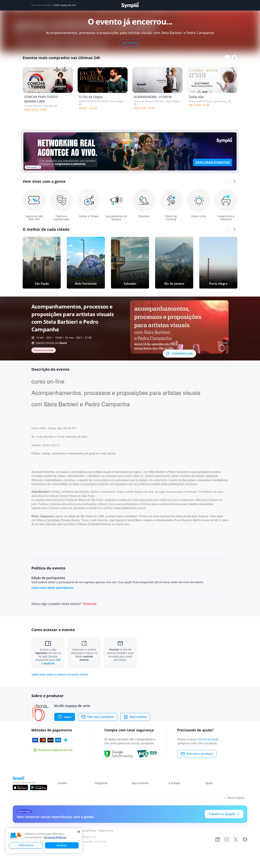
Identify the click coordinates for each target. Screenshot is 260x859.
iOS (58, 660)
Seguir (68, 717)
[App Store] (20, 787)
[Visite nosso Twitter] (236, 839)
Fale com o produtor (100, 717)
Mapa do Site (106, 830)
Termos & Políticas (54, 837)
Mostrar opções (236, 797)
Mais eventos (138, 717)
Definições (25, 845)
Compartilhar (182, 353)
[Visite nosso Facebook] (245, 839)
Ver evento (130, 43)
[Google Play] (38, 787)
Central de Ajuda (208, 739)
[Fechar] (79, 831)
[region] (44, 840)
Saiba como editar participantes (52, 587)
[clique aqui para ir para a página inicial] (130, 5)
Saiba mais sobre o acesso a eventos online (60, 674)
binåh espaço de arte (64, 5)
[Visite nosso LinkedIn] (217, 839)
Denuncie (90, 604)
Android (49, 663)
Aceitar (62, 845)
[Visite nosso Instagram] (226, 839)
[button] (16, 836)
